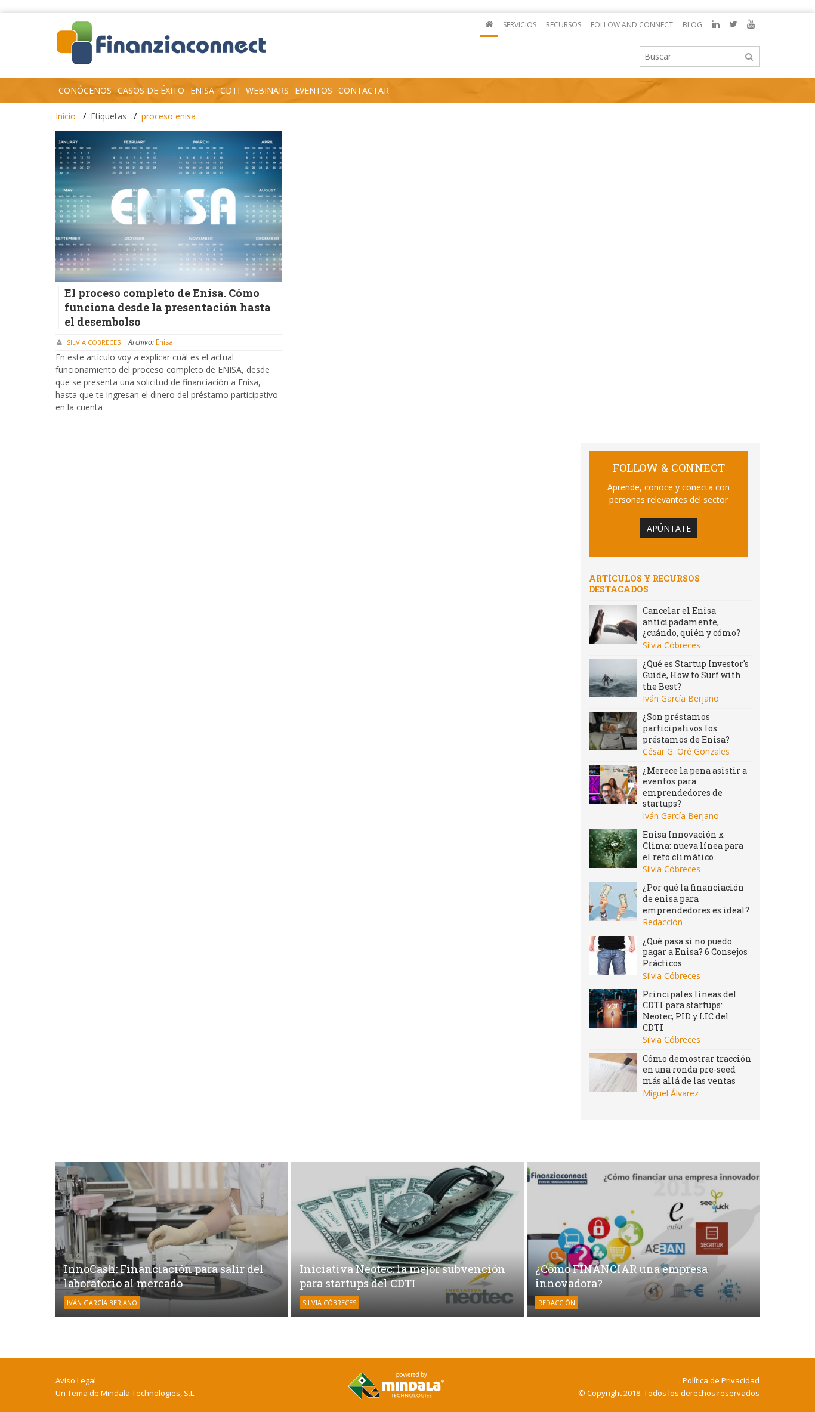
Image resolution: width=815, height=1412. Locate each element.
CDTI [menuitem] (230, 90)
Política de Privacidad (721, 1380)
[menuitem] (489, 25)
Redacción (663, 922)
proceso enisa (168, 116)
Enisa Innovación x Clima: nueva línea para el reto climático (693, 845)
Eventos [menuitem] (313, 90)
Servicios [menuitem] (519, 25)
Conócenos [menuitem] (85, 90)
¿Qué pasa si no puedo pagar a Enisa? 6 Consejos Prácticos (695, 952)
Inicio (65, 116)
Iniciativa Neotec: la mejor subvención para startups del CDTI (402, 1276)
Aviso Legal (75, 1380)
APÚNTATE (669, 528)
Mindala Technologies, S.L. (148, 1393)
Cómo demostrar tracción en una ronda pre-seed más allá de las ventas (697, 1069)
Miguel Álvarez (671, 1093)
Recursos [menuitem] (563, 25)
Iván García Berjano (681, 698)
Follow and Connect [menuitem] (632, 25)
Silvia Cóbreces (94, 342)
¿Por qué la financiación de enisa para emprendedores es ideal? (696, 898)
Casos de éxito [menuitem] (151, 90)
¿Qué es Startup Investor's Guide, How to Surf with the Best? (696, 674)
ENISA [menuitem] (202, 90)
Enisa (164, 342)
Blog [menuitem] (692, 25)
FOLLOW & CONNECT (669, 468)
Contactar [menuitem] (363, 90)
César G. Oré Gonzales (686, 751)
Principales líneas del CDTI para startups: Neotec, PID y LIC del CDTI (690, 1010)
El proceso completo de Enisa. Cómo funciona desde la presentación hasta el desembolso (167, 307)
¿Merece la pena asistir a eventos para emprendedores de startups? (695, 787)
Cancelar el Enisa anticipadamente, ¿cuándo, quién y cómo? (691, 621)
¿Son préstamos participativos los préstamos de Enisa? (686, 727)
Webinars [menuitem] (267, 90)
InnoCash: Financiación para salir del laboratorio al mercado (164, 1276)
